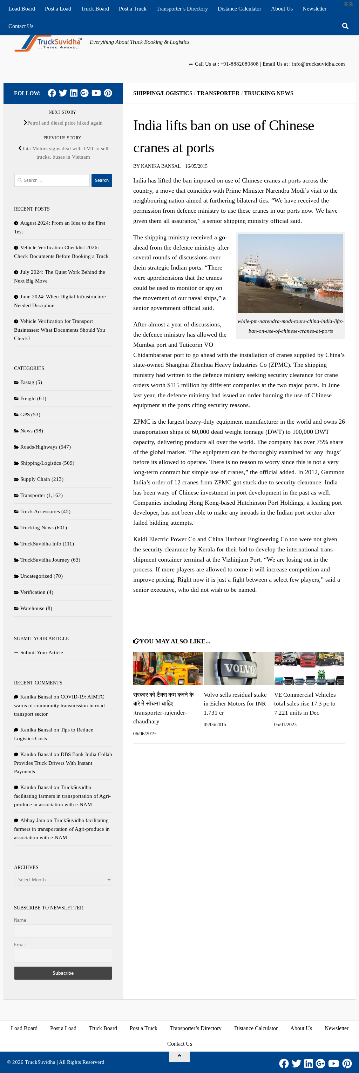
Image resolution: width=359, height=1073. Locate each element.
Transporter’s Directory (182, 9)
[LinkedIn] (73, 93)
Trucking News (268, 93)
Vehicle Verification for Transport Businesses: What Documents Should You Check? (59, 329)
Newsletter (314, 9)
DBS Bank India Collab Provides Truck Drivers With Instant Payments (63, 762)
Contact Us (20, 26)
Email (20, 945)
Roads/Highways (38, 447)
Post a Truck (133, 9)
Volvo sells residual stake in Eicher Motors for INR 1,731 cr (235, 703)
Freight (28, 398)
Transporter (218, 93)
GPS (25, 414)
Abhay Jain (32, 820)
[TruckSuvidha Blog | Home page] (48, 42)
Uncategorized (36, 576)
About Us (282, 9)
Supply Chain (35, 479)
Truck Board (95, 9)
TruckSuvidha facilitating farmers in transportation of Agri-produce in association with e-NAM (62, 795)
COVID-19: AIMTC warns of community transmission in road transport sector (59, 705)
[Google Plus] (84, 93)
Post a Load (58, 9)
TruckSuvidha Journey (45, 560)
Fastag (27, 382)
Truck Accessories (40, 511)
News (26, 430)
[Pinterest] (108, 93)
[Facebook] (52, 93)
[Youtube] (96, 93)
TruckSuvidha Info (40, 544)
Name (20, 920)
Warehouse (32, 608)
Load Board (21, 9)
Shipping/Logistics (162, 93)
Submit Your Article (41, 652)
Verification (33, 592)
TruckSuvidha (40, 1062)
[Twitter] (63, 93)
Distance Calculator (239, 9)
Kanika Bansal (161, 166)
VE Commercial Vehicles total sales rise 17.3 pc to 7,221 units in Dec (305, 703)
